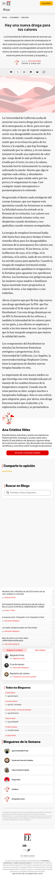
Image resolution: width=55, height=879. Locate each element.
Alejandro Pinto (10, 597)
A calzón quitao (11, 727)
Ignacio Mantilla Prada (20, 751)
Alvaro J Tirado (10, 610)
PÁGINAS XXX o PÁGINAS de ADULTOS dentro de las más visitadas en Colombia (23, 592)
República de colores (20, 673)
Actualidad (14, 17)
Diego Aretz (16, 780)
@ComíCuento (13, 713)
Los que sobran (11, 701)
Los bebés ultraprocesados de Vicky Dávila (20, 628)
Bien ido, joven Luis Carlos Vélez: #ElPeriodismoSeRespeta (15, 639)
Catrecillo (24, 63)
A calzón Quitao (13, 730)
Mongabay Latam (18, 799)
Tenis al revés (10, 718)
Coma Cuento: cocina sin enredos (18, 710)
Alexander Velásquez (12, 621)
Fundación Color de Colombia (24, 677)
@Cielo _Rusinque (14, 705)
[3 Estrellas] (7, 471)
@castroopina (13, 696)
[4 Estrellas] (9, 471)
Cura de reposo (17, 664)
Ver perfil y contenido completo (27, 453)
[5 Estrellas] (11, 471)
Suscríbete (46, 3)
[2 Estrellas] (5, 471)
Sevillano (15, 789)
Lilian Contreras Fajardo (20, 770)
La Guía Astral (10, 735)
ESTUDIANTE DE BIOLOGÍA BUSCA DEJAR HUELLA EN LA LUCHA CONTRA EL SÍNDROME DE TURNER (23, 605)
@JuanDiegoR (13, 722)
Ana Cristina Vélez (34, 61)
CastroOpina (10, 693)
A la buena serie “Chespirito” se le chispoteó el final (23, 617)
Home (4, 17)
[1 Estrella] (3, 471)
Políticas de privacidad (21, 863)
